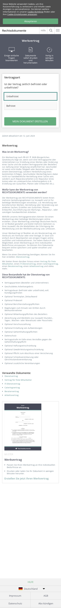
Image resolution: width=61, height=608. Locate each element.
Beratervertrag (15, 266)
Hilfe (43, 30)
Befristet (10, 105)
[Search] (50, 30)
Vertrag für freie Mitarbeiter (18, 380)
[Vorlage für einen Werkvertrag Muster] (22, 427)
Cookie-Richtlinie (35, 11)
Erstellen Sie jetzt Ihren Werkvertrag (26, 478)
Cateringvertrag (50, 263)
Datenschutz (15, 603)
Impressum (15, 595)
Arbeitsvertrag (36, 266)
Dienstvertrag (22, 257)
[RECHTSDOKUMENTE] (15, 30)
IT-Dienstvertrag (28, 263)
